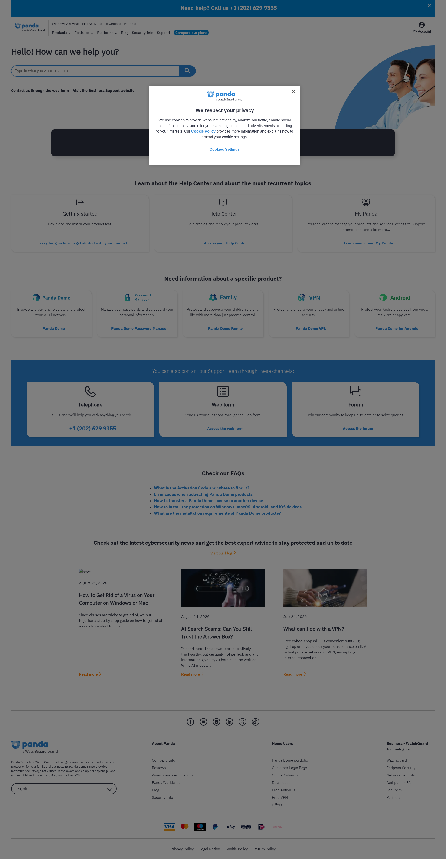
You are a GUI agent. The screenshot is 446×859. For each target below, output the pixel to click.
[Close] (294, 91)
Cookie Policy (203, 131)
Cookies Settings (225, 149)
